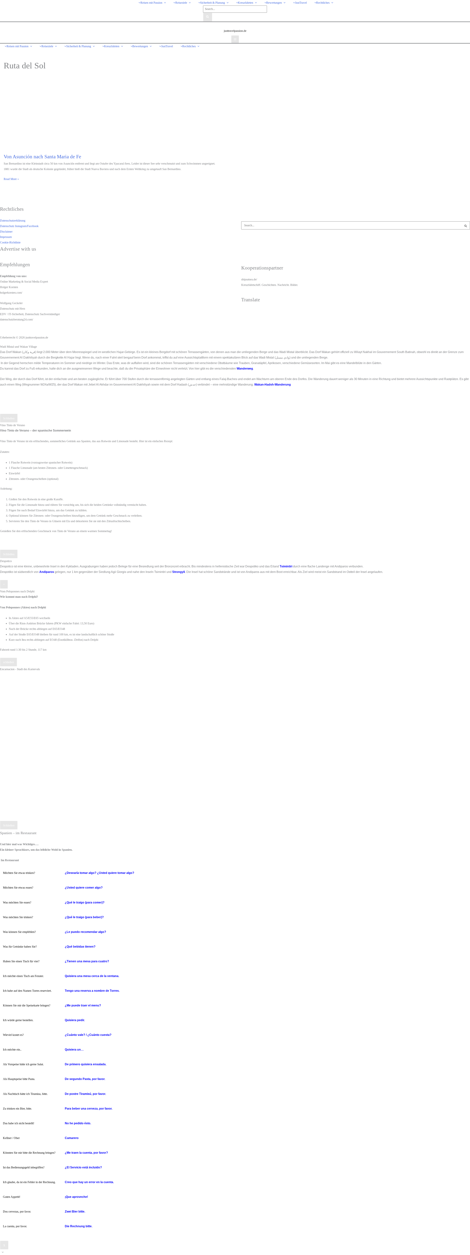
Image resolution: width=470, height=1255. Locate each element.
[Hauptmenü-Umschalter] (235, 39)
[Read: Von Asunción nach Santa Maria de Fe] (48, 115)
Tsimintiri (286, 566)
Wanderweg (245, 368)
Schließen (9, 418)
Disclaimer (6, 231)
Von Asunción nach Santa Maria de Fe (42, 156)
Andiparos (46, 571)
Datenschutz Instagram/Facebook (19, 226)
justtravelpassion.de (235, 30)
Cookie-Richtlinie (10, 242)
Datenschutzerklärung (12, 220)
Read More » (11, 179)
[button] (164, 2)
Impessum (6, 236)
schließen (8, 662)
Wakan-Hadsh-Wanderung (272, 384)
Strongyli (178, 571)
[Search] (207, 17)
